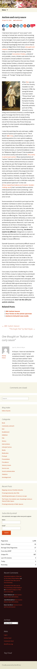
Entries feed (7, 638)
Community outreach (8, 426)
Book (3, 423)
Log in (5, 635)
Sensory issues (6, 465)
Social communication (8, 471)
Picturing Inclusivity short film (10, 493)
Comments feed (9, 641)
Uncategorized (6, 477)
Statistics (5, 474)
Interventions (6, 444)
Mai (27, 82)
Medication (5, 453)
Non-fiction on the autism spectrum (19, 314)
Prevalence (5, 462)
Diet (3, 429)
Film (3, 438)
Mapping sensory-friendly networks (12, 490)
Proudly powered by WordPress (11, 665)
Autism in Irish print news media (17, 316)
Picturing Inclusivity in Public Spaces (12, 504)
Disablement (18, 20)
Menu (4, 10)
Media (4, 450)
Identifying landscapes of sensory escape (14, 496)
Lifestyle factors (7, 447)
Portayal (4, 456)
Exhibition (5, 435)
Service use (5, 468)
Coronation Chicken (19, 54)
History (4, 441)
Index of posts (6, 411)
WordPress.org (8, 644)
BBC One (10, 136)
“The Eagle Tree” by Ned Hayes (22, 329)
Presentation (6, 459)
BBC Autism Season (13, 311)
